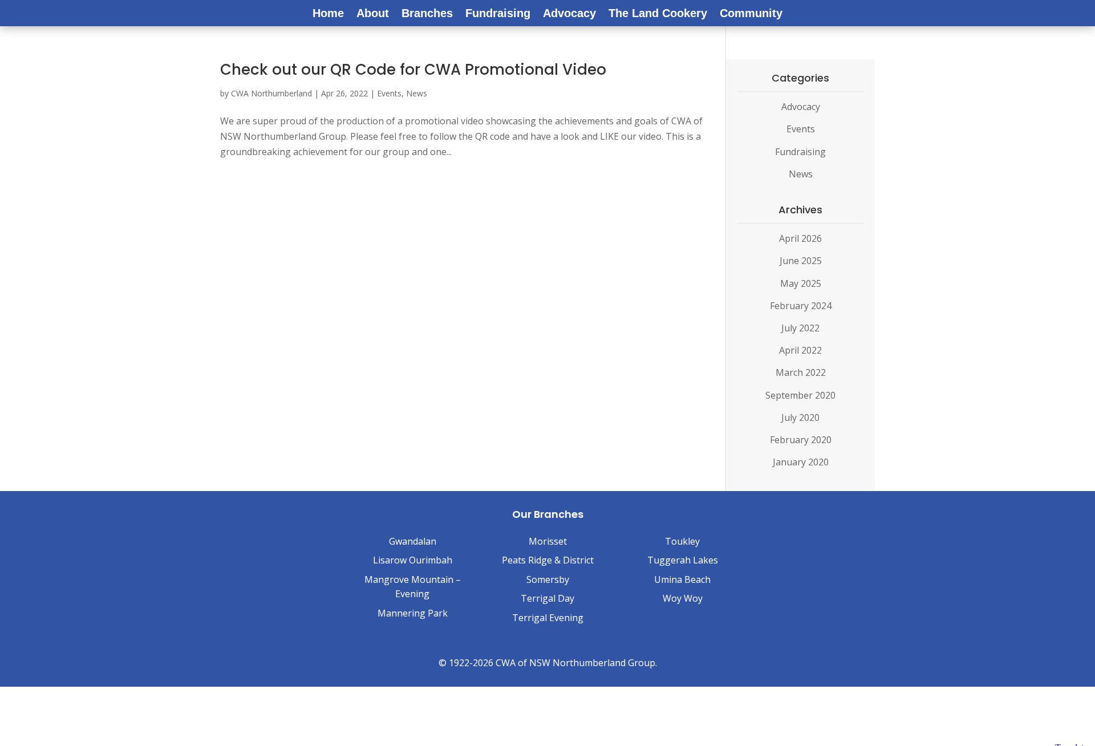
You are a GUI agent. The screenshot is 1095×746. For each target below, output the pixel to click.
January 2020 (801, 462)
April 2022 (800, 350)
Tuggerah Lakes (682, 560)
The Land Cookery (658, 13)
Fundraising (497, 13)
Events (389, 93)
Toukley (682, 541)
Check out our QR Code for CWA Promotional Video (413, 69)
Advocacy (569, 13)
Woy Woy (683, 598)
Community (751, 13)
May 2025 (800, 283)
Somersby (547, 579)
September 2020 (800, 395)
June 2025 (801, 260)
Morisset (548, 541)
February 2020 (801, 439)
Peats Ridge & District (548, 560)
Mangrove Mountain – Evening (412, 587)
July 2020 (800, 417)
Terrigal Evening (547, 617)
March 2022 (801, 372)
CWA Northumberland (271, 93)
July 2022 (800, 328)
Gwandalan (412, 541)
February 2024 (801, 305)
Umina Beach (682, 579)
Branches (427, 13)
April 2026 (800, 238)
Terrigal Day (547, 598)
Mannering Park (413, 613)
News (416, 93)
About (372, 13)
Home (328, 13)
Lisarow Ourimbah (412, 560)
